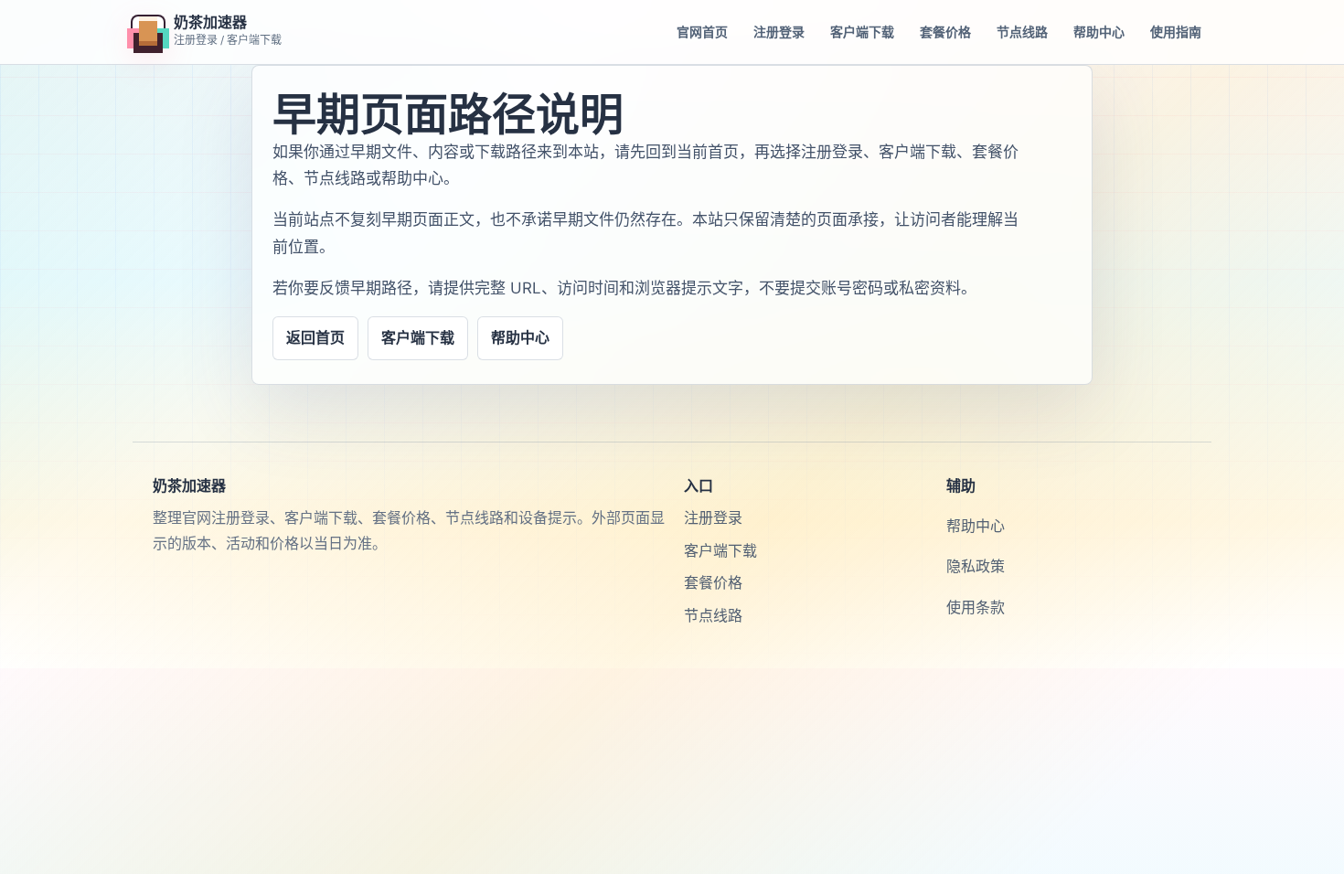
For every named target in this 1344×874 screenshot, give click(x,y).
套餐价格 (945, 31)
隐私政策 (975, 566)
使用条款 (975, 607)
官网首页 (702, 31)
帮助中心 (1099, 31)
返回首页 (315, 337)
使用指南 (1175, 31)
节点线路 (1022, 31)
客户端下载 (862, 31)
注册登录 (779, 31)
